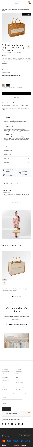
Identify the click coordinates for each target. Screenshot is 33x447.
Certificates (4, 382)
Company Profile (5, 371)
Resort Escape (18, 369)
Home (3, 9)
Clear (8, 85)
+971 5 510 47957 (9, 420)
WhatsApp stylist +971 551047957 (11, 75)
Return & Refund (19, 384)
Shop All (17, 373)
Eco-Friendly (4, 389)
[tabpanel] (16, 27)
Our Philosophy (5, 369)
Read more (4, 63)
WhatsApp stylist (24, 105)
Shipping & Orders (20, 382)
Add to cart (16, 93)
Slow (3, 384)
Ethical (3, 387)
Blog (3, 373)
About (3, 367)
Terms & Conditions (20, 387)
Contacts (17, 380)
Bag (6, 9)
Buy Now (16, 97)
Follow (18, 324)
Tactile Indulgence (19, 367)
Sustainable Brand (5, 380)
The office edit (18, 371)
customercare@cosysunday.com (13, 419)
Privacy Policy (19, 389)
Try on (27, 14)
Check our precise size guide (17, 102)
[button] (12, 202)
